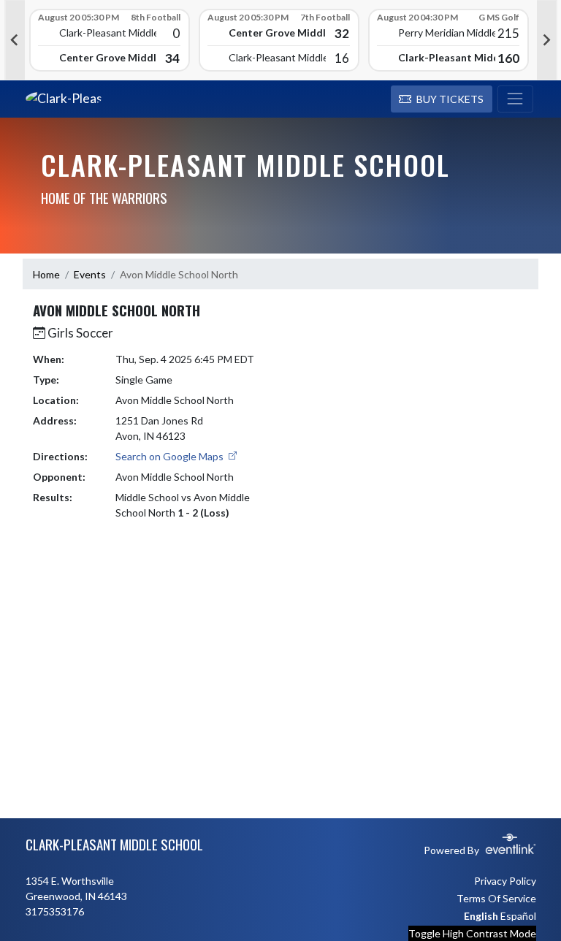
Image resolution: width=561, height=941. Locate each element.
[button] (441, 99)
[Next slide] (547, 40)
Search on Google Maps (170, 456)
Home (46, 274)
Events (90, 274)
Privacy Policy (505, 881)
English (481, 916)
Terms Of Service (496, 898)
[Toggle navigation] (515, 99)
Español (518, 916)
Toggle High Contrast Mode (472, 933)
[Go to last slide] (14, 40)
